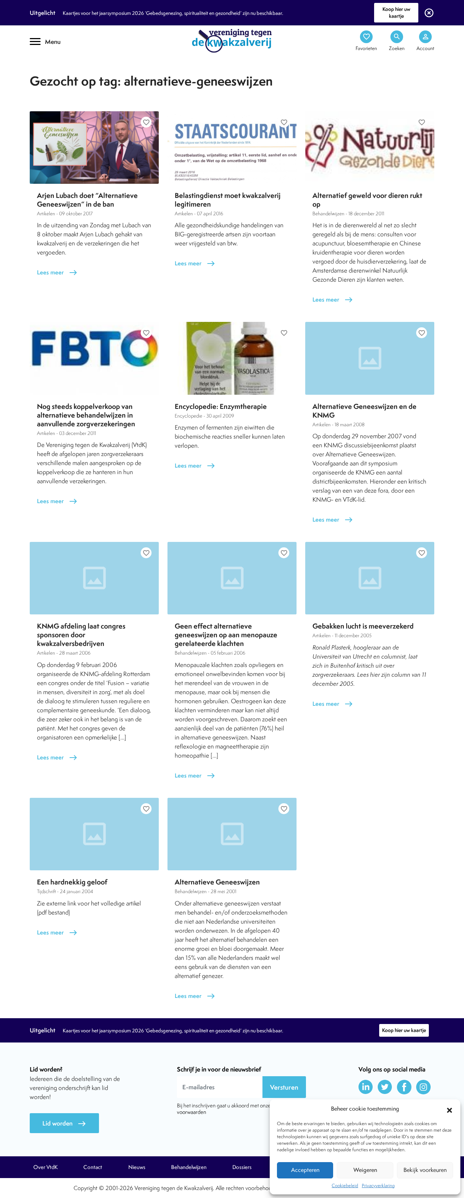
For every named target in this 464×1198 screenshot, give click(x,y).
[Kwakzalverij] (232, 40)
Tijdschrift (54, 64)
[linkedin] (366, 1087)
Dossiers (242, 1167)
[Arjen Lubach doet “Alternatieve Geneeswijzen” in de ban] (94, 147)
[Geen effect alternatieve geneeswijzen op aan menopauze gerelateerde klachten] (232, 578)
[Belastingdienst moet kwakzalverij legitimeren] (232, 147)
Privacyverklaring (378, 1185)
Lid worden (64, 1123)
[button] (449, 1109)
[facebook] (404, 1087)
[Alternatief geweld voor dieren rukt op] (369, 147)
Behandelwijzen (189, 1167)
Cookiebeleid (345, 1185)
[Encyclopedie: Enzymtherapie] (232, 358)
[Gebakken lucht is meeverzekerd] (369, 578)
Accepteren (305, 1170)
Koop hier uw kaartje (396, 12)
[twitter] (385, 1087)
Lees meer (57, 272)
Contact (92, 1167)
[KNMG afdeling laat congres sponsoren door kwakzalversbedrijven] (94, 578)
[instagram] (423, 1087)
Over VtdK (45, 1167)
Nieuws (136, 1167)
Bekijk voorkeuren (425, 1170)
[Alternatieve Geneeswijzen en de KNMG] (369, 358)
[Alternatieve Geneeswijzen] (232, 834)
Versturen (284, 1087)
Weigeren (365, 1170)
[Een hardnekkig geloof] (94, 834)
